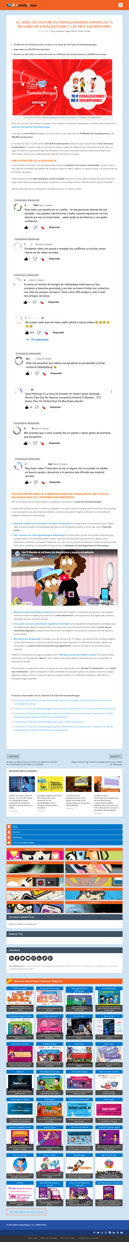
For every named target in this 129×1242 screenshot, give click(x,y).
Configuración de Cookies (88, 1238)
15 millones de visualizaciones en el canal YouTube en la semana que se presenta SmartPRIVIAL (78, 800)
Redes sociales (84, 31)
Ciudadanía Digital (62, 31)
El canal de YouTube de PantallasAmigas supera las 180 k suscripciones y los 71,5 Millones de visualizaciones (65, 708)
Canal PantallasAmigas (23, 842)
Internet (74, 31)
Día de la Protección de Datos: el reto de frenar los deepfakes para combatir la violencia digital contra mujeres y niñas (21, 801)
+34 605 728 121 (40, 1225)
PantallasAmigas (16, 966)
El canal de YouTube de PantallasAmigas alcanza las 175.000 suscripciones (48, 721)
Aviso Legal (32, 1238)
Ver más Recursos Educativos (26, 1212)
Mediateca (17, 837)
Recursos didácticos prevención (22, 924)
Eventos (16, 832)
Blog (52, 31)
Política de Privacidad (48, 1238)
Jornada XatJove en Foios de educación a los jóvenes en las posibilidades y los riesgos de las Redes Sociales (49, 801)
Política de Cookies (67, 1238)
